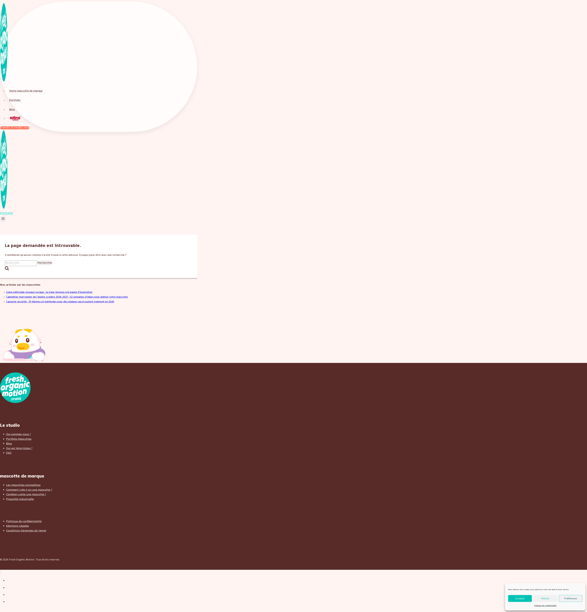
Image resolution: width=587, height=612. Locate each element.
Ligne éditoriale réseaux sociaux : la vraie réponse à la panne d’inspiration (49, 292)
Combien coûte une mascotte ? (26, 494)
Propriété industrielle (20, 499)
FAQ (8, 453)
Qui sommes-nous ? (18, 434)
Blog (12, 109)
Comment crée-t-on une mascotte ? (29, 489)
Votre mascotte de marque (25, 91)
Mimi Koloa (15, 119)
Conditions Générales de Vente (26, 530)
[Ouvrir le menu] (3, 219)
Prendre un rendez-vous (15, 127)
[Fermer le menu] (0, 572)
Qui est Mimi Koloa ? (19, 448)
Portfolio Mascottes (18, 439)
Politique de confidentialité (545, 606)
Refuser (545, 598)
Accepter (520, 598)
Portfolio (14, 100)
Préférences (570, 598)
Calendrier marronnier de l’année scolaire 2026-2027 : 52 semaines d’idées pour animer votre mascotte (67, 297)
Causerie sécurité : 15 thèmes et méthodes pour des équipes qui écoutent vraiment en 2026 (60, 302)
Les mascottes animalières (23, 485)
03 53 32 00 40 (6, 214)
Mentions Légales (17, 526)
